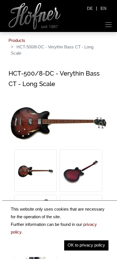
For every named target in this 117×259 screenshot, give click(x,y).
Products (17, 40)
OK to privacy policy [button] (86, 245)
